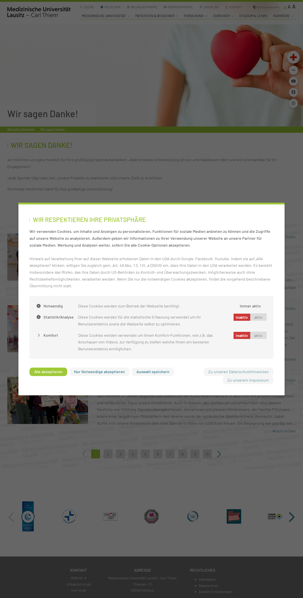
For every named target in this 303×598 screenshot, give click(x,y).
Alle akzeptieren (48, 371)
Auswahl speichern (152, 371)
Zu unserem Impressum (248, 380)
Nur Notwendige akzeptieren (99, 371)
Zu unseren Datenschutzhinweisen (238, 371)
